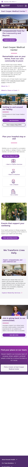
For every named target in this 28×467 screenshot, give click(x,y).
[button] (26, 11)
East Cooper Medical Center (13, 11)
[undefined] (14, 162)
